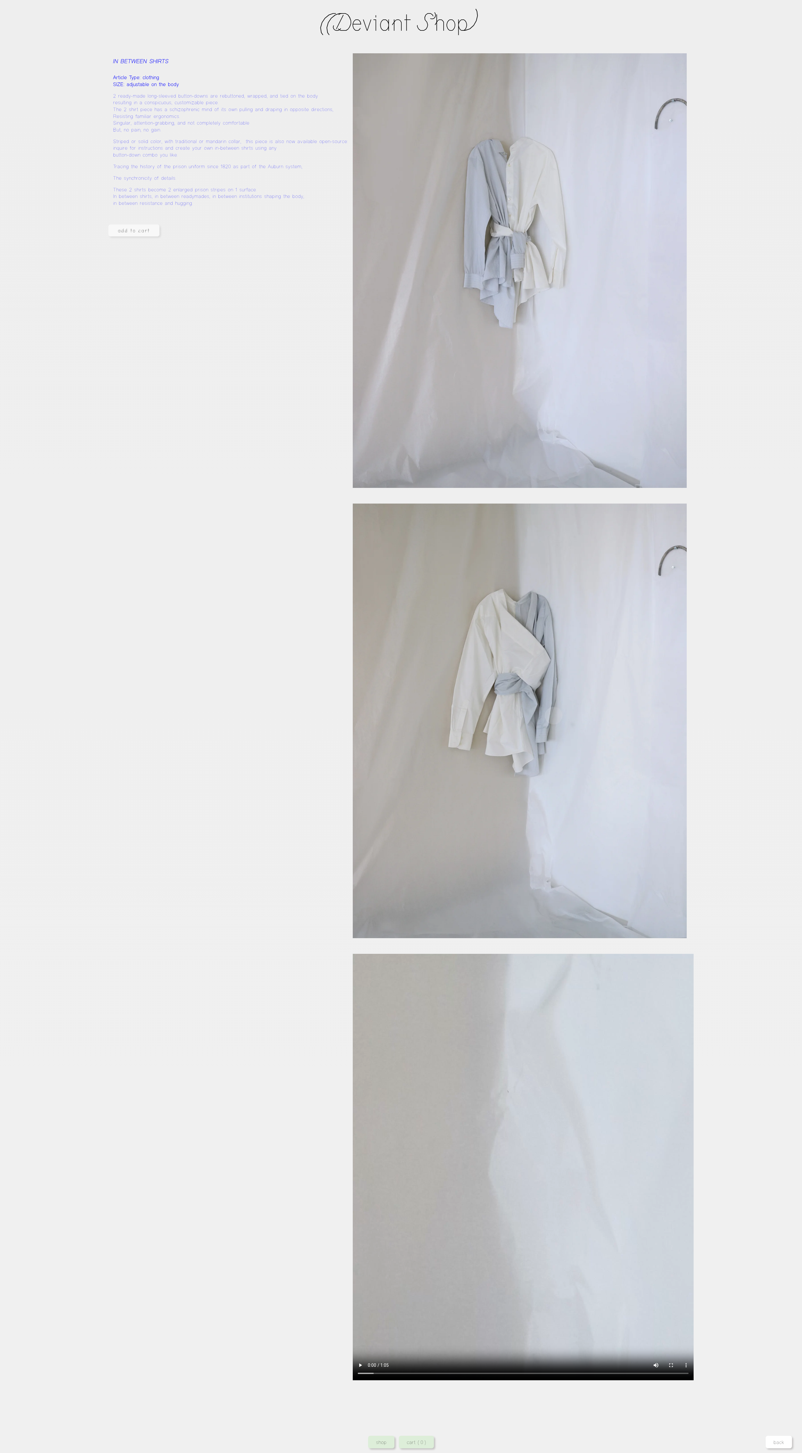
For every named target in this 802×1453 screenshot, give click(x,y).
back (778, 1442)
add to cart (134, 230)
